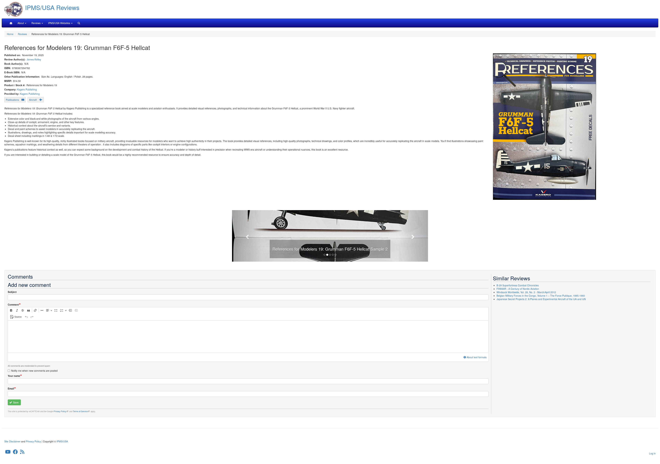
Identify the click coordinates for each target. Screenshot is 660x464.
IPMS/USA (62, 441)
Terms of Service (80, 411)
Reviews (22, 34)
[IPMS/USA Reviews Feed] (22, 452)
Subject (12, 292)
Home (10, 34)
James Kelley (34, 59)
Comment (13, 304)
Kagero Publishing (27, 89)
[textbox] (248, 336)
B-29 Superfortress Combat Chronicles (518, 285)
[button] (330, 235)
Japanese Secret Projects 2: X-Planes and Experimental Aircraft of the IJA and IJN (541, 299)
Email (11, 388)
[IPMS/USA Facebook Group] (15, 452)
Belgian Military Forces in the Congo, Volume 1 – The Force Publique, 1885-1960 (541, 295)
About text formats (477, 357)
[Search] (79, 23)
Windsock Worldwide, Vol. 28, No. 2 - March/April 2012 (526, 292)
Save (15, 402)
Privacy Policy (60, 411)
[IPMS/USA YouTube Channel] (8, 452)
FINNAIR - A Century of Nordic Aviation (518, 288)
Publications (12, 99)
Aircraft (33, 99)
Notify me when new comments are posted (34, 370)
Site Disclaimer (12, 441)
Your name (14, 375)
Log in (652, 453)
